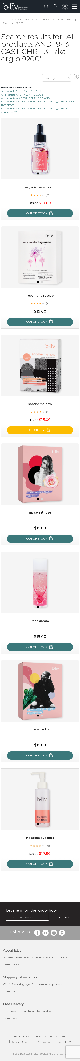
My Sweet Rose (40, 512)
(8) (47, 303)
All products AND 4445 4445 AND (21, 90)
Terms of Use (57, 1036)
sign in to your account (65, 8)
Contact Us (39, 1036)
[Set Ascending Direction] (76, 77)
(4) (47, 411)
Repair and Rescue (40, 295)
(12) (48, 195)
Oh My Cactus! (40, 729)
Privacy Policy (45, 1041)
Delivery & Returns (22, 1041)
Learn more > (11, 964)
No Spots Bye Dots (40, 838)
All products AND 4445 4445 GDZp (22, 94)
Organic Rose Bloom (40, 187)
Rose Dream (40, 621)
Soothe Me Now (40, 404)
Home (6, 16)
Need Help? (64, 1041)
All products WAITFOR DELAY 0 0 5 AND (25, 98)
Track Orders (21, 1036)
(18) (48, 845)
